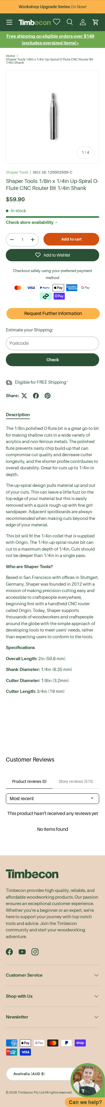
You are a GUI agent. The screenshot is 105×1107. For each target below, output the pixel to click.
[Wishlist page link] (57, 22)
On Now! (52, 6)
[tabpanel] (52, 560)
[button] (95, 22)
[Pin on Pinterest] (47, 396)
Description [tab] (18, 414)
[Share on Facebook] (36, 396)
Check (52, 359)
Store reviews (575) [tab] (76, 781)
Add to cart (71, 239)
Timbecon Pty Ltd (31, 1092)
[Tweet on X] (24, 396)
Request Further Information (53, 313)
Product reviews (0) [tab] (29, 781)
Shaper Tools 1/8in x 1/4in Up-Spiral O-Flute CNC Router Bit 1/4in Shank (49, 61)
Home (10, 56)
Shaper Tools (17, 172)
